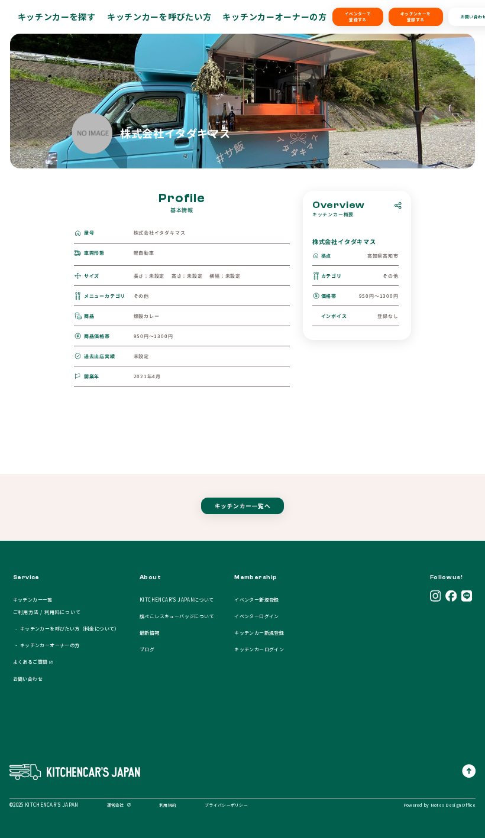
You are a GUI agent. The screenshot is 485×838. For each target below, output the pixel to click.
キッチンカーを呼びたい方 (159, 16)
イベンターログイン (256, 616)
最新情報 (150, 632)
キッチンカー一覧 (33, 599)
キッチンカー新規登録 (259, 632)
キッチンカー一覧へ (242, 506)
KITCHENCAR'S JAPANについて (177, 599)
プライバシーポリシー (226, 805)
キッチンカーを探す (57, 16)
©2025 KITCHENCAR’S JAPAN (44, 804)
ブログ (147, 649)
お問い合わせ (28, 678)
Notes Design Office (453, 805)
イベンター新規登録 (256, 599)
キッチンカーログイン (259, 649)
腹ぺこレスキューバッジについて (177, 616)
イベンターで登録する (358, 16)
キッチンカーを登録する (415, 16)
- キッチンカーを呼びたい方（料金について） (66, 628)
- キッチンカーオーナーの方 (46, 645)
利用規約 (167, 805)
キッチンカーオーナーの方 (274, 16)
